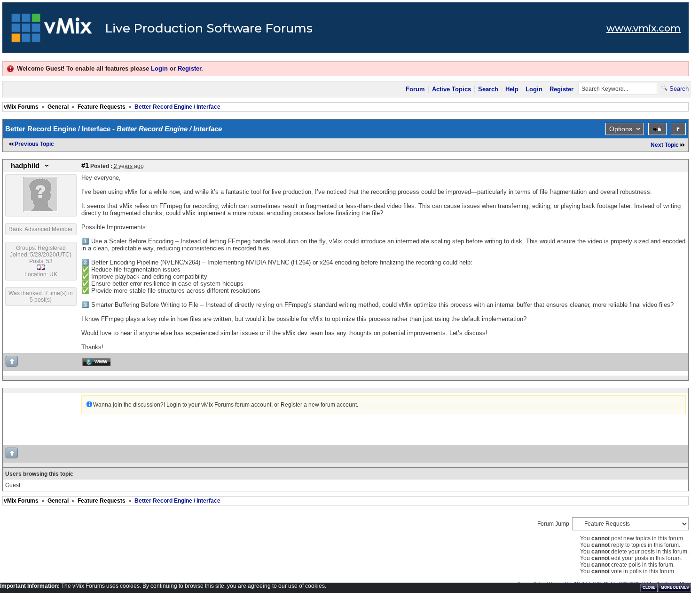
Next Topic (665, 145)
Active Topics (451, 89)
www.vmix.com (643, 28)
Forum (415, 89)
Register (189, 68)
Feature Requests (102, 107)
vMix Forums (21, 107)
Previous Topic (34, 144)
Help (511, 89)
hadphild (25, 165)
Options (620, 129)
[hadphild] (40, 210)
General (58, 107)
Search (488, 89)
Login (159, 68)
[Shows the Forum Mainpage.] (52, 30)
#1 (85, 165)
